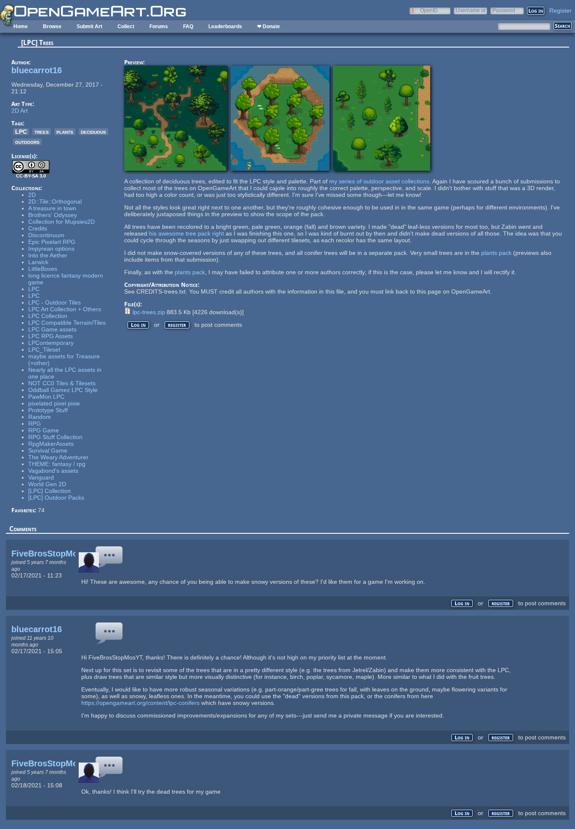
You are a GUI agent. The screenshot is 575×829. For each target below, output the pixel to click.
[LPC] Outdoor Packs (56, 497)
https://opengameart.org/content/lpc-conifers (140, 702)
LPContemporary (51, 342)
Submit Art (89, 26)
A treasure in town (52, 208)
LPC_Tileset (44, 349)
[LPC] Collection (49, 490)
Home (20, 26)
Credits (37, 228)
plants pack (496, 252)
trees (42, 131)
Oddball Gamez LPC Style (63, 390)
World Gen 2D (47, 484)
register (177, 325)
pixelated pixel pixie (54, 403)
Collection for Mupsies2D (61, 221)
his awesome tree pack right (186, 233)
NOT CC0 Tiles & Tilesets (62, 383)
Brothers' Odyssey (52, 215)
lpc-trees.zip (149, 312)
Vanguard (41, 477)
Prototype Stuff (48, 410)
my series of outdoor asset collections (379, 181)
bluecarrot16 (36, 70)
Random (39, 416)
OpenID (429, 10)
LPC (21, 131)
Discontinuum (46, 235)
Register (560, 10)
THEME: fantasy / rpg (56, 464)
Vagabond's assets (53, 470)
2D (32, 194)
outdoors (27, 141)
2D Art (19, 110)
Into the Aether (47, 255)
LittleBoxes (42, 268)
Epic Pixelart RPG (51, 241)
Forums (158, 26)
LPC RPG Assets (50, 336)
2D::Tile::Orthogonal (55, 201)
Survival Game (47, 450)
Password (503, 10)
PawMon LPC (46, 396)
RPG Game (43, 430)
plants (64, 131)
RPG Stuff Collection (55, 437)
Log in (138, 325)
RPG (34, 423)
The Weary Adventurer (58, 457)
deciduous (93, 131)
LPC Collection (47, 316)
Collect (125, 26)
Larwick (38, 262)
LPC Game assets (52, 329)
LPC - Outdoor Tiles (54, 302)
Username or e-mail (471, 10)
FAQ (188, 26)
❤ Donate (268, 26)
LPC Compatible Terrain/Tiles (67, 322)
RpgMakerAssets (51, 443)
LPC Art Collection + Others (64, 309)
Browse (52, 26)
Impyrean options (51, 248)
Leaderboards (225, 26)
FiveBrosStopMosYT (52, 553)
